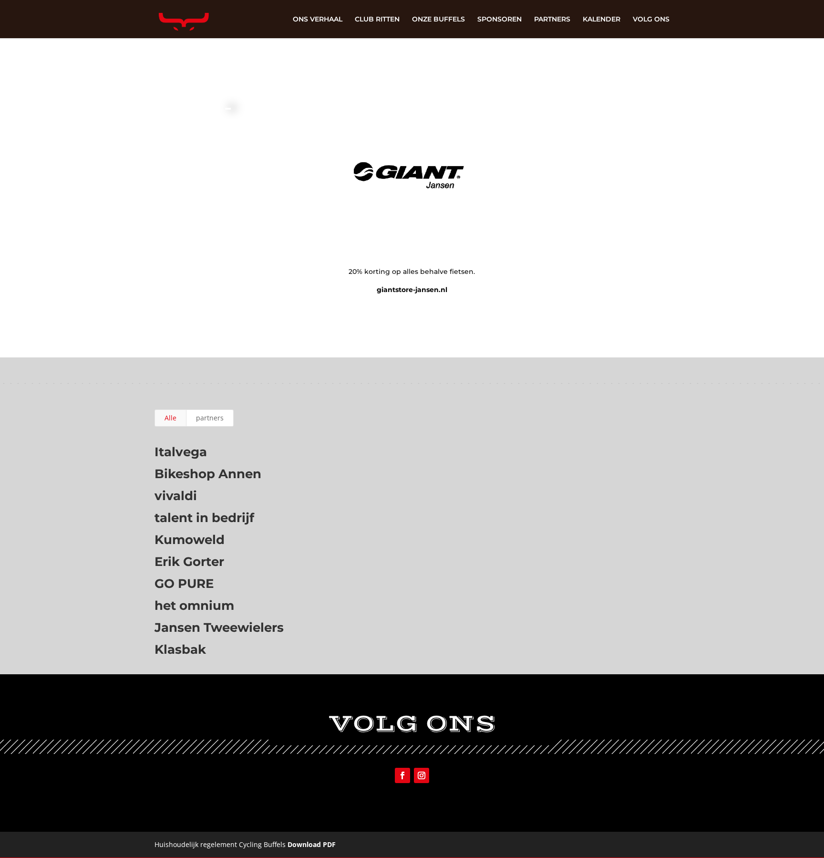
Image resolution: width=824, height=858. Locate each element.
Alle (170, 417)
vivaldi (175, 495)
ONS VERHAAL (317, 19)
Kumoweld (189, 539)
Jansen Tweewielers (219, 627)
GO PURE (184, 583)
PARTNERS (552, 19)
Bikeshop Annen (207, 473)
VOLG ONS (651, 19)
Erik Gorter (189, 561)
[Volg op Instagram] (421, 775)
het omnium (194, 605)
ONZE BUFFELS (438, 19)
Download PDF (312, 844)
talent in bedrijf (204, 517)
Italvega (180, 452)
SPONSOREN (499, 19)
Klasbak (180, 649)
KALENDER (601, 19)
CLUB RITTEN (377, 19)
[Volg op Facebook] (402, 775)
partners (210, 417)
